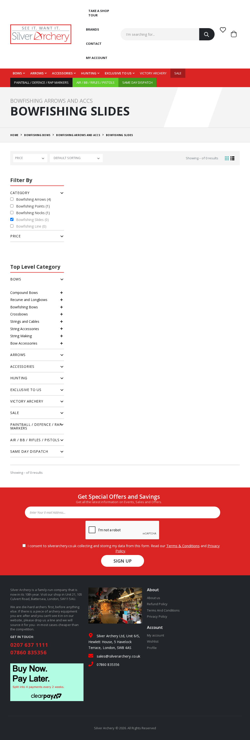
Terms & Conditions (183, 545)
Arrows (37, 73)
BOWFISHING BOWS (37, 135)
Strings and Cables (24, 321)
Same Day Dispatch (137, 82)
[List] (232, 158)
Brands (92, 29)
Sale (177, 73)
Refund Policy (157, 604)
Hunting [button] (18, 378)
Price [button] (15, 236)
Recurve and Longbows (28, 299)
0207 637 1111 (29, 644)
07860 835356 (28, 652)
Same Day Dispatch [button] (29, 451)
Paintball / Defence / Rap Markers (41, 82)
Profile (152, 648)
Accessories (62, 73)
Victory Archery (153, 73)
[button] (235, 34)
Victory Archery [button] (26, 401)
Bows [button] (15, 279)
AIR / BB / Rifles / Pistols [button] (35, 440)
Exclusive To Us (118, 73)
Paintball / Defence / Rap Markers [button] (36, 426)
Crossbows (19, 314)
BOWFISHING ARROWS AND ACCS (78, 135)
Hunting (88, 73)
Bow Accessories (23, 343)
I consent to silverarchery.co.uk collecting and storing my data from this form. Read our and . (123, 548)
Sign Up (123, 561)
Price (19, 158)
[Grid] (227, 158)
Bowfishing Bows (24, 307)
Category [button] (20, 193)
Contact (94, 43)
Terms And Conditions (163, 610)
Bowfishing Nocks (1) (33, 212)
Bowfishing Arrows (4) (33, 199)
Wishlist (153, 641)
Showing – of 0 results (202, 158)
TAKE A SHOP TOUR (98, 13)
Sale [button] (14, 413)
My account (96, 58)
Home (14, 135)
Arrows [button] (18, 355)
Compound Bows (24, 292)
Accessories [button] (22, 366)
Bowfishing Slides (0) (32, 219)
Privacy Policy (157, 616)
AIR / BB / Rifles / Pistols (95, 82)
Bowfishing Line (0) (31, 226)
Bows (17, 73)
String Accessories (24, 328)
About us (153, 598)
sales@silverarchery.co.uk (118, 656)
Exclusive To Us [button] (26, 390)
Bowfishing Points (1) (33, 206)
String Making (21, 336)
